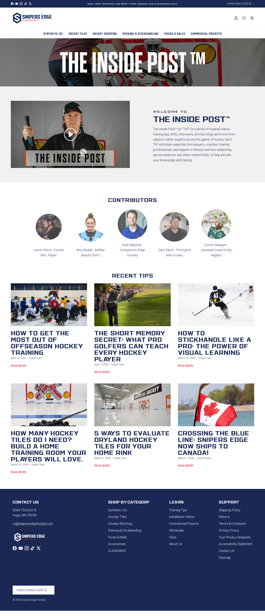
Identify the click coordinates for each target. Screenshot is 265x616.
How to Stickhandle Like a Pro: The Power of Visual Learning (214, 342)
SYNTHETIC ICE (53, 33)
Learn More (153, 4)
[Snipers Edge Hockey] (32, 18)
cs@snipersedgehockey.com (33, 523)
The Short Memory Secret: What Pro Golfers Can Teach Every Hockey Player (131, 345)
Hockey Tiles (117, 517)
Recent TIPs (132, 275)
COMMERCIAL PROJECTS (206, 33)
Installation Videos (182, 517)
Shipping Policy (229, 510)
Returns (224, 517)
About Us (175, 544)
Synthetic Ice (117, 510)
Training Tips (178, 510)
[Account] (235, 18)
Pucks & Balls (117, 537)
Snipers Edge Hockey (33, 599)
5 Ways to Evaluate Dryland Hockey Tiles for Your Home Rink (132, 442)
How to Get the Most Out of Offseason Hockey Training (47, 342)
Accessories (117, 544)
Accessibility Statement (235, 544)
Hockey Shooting (120, 523)
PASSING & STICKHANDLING (141, 33)
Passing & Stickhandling (124, 530)
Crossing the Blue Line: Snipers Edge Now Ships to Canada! (213, 442)
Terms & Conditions (232, 523)
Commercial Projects (184, 523)
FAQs (172, 537)
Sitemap (225, 557)
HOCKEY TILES (78, 33)
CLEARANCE (117, 551)
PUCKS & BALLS (174, 33)
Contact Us (226, 551)
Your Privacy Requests (235, 537)
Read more (18, 365)
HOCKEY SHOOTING (105, 33)
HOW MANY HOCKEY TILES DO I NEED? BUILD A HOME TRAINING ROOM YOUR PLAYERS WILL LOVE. (48, 445)
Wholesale (176, 530)
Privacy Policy (229, 530)
